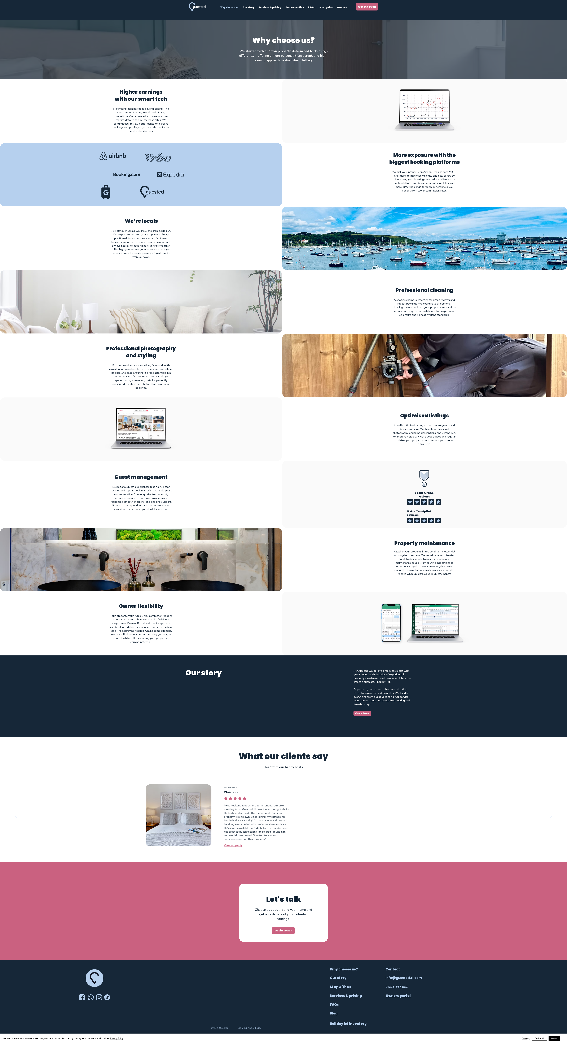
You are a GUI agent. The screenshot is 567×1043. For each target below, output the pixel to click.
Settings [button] (526, 1038)
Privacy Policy (116, 1038)
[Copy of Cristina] (286, 855)
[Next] (551, 815)
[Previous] (16, 815)
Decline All (539, 1038)
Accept (554, 1038)
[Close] (563, 1038)
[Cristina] (280, 854)
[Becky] (283, 854)
